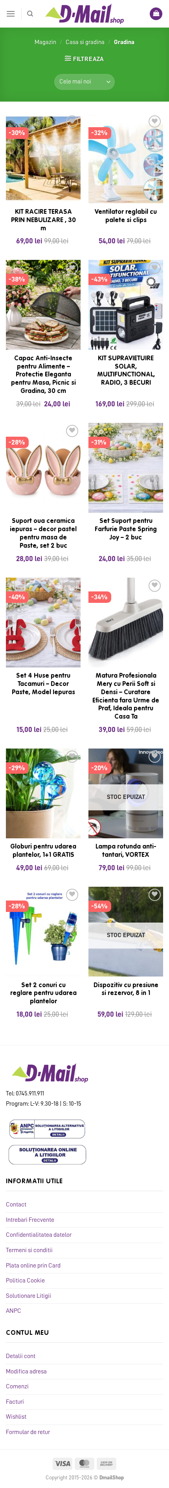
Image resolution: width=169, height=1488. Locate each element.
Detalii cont (20, 1356)
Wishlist (16, 1417)
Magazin (45, 42)
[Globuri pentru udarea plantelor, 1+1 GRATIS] (43, 793)
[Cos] (156, 13)
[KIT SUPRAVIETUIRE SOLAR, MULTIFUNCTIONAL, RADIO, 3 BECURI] (125, 305)
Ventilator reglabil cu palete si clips (126, 216)
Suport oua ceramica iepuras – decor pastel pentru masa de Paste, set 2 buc (43, 533)
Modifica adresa (26, 1371)
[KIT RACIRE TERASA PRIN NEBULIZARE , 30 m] (43, 158)
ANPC (13, 1311)
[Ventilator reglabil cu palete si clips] (125, 158)
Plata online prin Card (33, 1265)
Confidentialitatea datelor (39, 1235)
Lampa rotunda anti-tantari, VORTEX (126, 851)
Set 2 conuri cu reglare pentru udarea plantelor (43, 993)
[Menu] (10, 13)
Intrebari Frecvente (30, 1220)
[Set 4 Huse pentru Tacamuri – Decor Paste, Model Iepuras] (43, 622)
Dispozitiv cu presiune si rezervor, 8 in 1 (126, 989)
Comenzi (17, 1386)
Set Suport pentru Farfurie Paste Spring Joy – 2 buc (126, 529)
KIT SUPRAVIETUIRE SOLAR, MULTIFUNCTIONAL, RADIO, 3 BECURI (126, 371)
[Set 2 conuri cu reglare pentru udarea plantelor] (43, 932)
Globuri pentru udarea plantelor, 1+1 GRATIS (43, 851)
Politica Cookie (25, 1280)
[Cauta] (30, 13)
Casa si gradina (85, 42)
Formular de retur (28, 1432)
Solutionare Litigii (28, 1296)
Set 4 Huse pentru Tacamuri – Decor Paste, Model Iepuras (43, 684)
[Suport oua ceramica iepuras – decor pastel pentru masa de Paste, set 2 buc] (43, 468)
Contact (16, 1204)
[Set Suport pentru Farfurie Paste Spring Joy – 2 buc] (125, 468)
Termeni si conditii (29, 1250)
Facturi (15, 1402)
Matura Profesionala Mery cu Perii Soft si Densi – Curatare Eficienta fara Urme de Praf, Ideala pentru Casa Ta (125, 696)
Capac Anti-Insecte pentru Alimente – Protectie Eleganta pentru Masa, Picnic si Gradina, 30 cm (43, 375)
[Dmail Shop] (84, 14)
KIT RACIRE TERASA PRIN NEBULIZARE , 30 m (43, 220)
